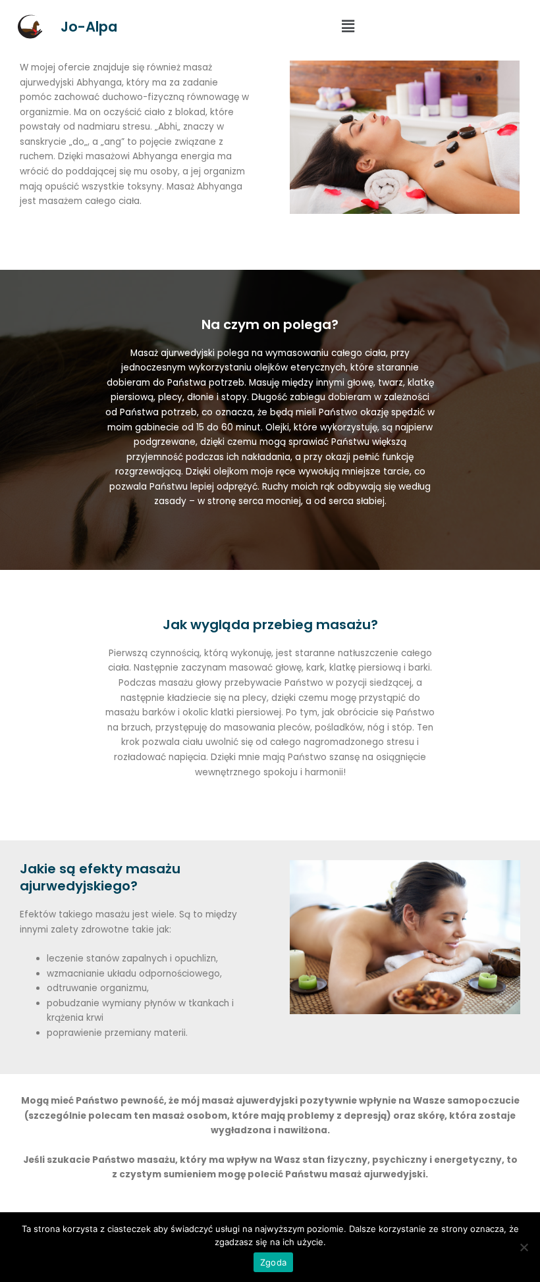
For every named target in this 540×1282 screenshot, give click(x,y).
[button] (348, 26)
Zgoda (273, 1262)
